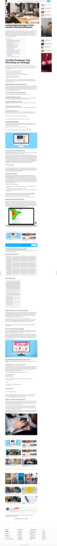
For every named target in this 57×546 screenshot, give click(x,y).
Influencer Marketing (8, 366)
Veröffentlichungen (25, 175)
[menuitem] (18, 1)
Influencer (32, 361)
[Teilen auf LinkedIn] (27, 523)
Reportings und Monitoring (29, 79)
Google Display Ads (44, 537)
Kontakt (31, 539)
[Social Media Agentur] (16, 1)
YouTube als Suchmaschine (9, 42)
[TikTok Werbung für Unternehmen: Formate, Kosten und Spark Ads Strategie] (0, 273)
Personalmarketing (20, 539)
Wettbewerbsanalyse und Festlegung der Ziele (13, 43)
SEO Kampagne (13, 395)
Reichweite (20, 35)
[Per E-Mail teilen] (34, 523)
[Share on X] (15, 523)
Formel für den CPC (9, 55)
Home (6, 29)
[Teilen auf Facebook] (8, 523)
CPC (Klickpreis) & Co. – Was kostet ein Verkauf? (13, 53)
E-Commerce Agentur (32, 531)
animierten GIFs (12, 181)
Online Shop (18, 378)
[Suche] (51, 1)
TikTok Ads (43, 532)
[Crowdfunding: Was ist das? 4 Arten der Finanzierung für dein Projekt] (56, 273)
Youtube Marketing (14, 516)
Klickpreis (7, 378)
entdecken (25, 188)
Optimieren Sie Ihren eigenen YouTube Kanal (13, 45)
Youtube (11, 516)
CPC (6, 385)
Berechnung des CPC (9, 54)
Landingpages (32, 320)
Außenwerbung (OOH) (32, 538)
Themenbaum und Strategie (10, 44)
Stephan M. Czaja (12, 509)
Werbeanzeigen (7, 516)
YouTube (19, 73)
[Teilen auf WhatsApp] (21, 523)
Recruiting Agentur (20, 538)
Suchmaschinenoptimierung (9, 370)
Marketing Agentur (20, 531)
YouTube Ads (14, 251)
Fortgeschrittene (9, 29)
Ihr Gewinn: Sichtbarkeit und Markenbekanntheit (13, 41)
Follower (6, 315)
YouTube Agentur (13, 36)
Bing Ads (43, 538)
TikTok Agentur (19, 532)
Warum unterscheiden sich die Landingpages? (13, 51)
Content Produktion (8, 176)
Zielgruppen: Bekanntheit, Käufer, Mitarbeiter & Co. (14, 40)
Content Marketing (20, 537)
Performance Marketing (33, 532)
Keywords (14, 330)
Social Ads (43, 531)
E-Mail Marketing (32, 533)
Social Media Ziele (11, 90)
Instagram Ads (44, 533)
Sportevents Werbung (32, 537)
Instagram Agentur (20, 533)
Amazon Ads (43, 539)
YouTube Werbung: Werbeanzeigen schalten (12, 46)
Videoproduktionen (12, 177)
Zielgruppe (14, 67)
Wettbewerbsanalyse (9, 152)
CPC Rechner (12, 372)
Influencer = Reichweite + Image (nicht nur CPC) (13, 56)
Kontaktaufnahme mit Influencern (11, 410)
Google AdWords (14, 320)
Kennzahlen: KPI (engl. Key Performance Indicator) (12, 52)
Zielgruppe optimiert (14, 331)
